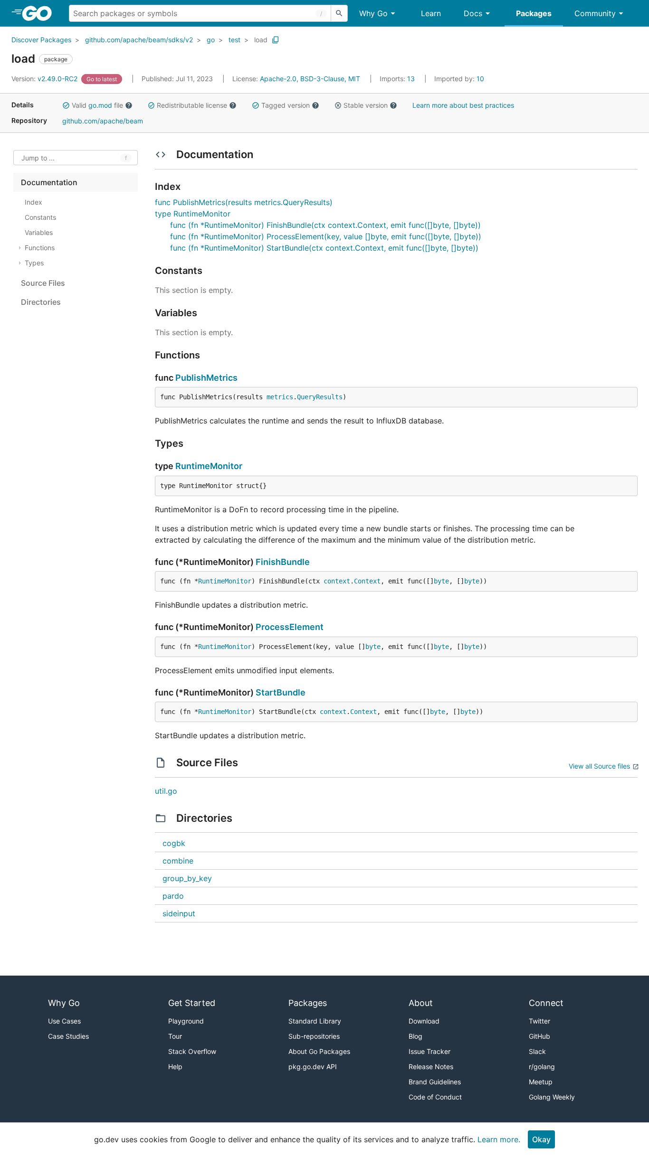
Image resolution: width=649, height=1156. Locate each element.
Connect (546, 1003)
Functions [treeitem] (40, 248)
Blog (415, 1036)
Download (424, 1021)
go (211, 40)
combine (177, 860)
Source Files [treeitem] (43, 283)
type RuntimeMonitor (192, 213)
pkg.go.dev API (312, 1066)
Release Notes (431, 1066)
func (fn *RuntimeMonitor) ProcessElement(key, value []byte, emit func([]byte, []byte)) (325, 236)
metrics (280, 397)
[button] (66, 105)
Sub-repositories (314, 1036)
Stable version (366, 105)
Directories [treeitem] (41, 302)
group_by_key (187, 878)
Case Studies (68, 1036)
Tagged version (285, 105)
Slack (537, 1051)
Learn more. (498, 1139)
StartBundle (280, 692)
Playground (186, 1021)
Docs (473, 13)
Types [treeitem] (34, 263)
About (421, 1003)
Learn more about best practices (463, 105)
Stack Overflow (192, 1051)
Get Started (191, 1003)
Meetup (541, 1082)
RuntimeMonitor (208, 466)
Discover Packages (41, 40)
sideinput (178, 913)
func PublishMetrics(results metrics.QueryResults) (244, 202)
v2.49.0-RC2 (45, 79)
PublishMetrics (206, 378)
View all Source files (599, 766)
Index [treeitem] (33, 202)
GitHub (539, 1036)
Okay (541, 1139)
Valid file (97, 105)
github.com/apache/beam (102, 121)
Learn (431, 13)
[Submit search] (339, 13)
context (337, 581)
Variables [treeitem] (39, 232)
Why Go (373, 13)
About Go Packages (319, 1051)
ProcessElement (290, 627)
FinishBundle (283, 562)
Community (595, 13)
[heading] (40, 13)
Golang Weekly (552, 1097)
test (234, 40)
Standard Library (314, 1021)
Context (367, 581)
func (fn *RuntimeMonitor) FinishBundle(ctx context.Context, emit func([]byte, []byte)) (325, 225)
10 (459, 79)
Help (175, 1066)
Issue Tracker (429, 1051)
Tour (175, 1036)
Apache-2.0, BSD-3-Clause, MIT (310, 79)
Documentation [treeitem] (49, 182)
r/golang (542, 1066)
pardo (173, 896)
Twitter (539, 1021)
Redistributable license (192, 105)
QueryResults (320, 397)
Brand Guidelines (435, 1082)
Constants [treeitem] (40, 217)
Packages (534, 13)
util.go (166, 791)
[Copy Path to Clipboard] (275, 40)
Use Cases (64, 1021)
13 (398, 79)
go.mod (100, 105)
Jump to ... (38, 158)
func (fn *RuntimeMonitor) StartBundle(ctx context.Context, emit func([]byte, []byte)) (324, 248)
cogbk (173, 843)
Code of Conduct (435, 1097)
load (260, 40)
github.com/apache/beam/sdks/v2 (139, 40)
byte (441, 581)
